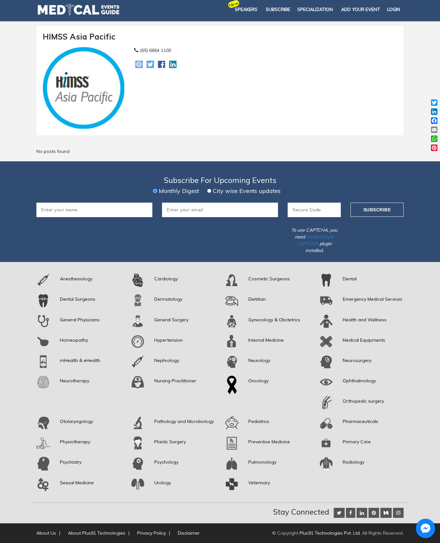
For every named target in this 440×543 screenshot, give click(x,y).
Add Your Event (360, 9)
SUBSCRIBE (278, 9)
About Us (46, 533)
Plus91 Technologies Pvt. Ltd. (330, 533)
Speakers (246, 9)
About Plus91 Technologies (96, 533)
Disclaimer (189, 533)
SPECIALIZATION (315, 9)
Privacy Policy (151, 533)
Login (393, 9)
